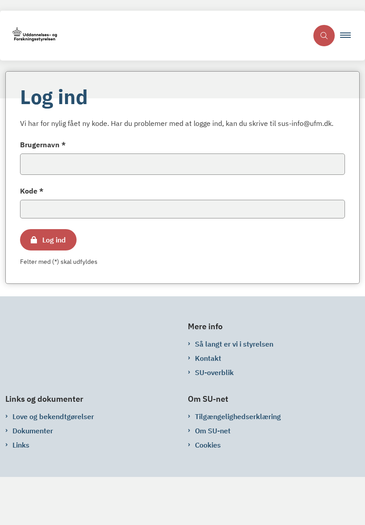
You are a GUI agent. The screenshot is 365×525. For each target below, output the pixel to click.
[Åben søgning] (324, 35)
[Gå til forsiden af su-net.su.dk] (154, 35)
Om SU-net (213, 430)
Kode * (32, 190)
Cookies (208, 444)
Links (20, 444)
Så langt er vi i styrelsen (234, 343)
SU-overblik (214, 372)
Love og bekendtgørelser (53, 416)
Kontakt (208, 358)
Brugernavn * (43, 144)
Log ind (54, 239)
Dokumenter (32, 430)
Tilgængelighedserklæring (238, 416)
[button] (349, 35)
